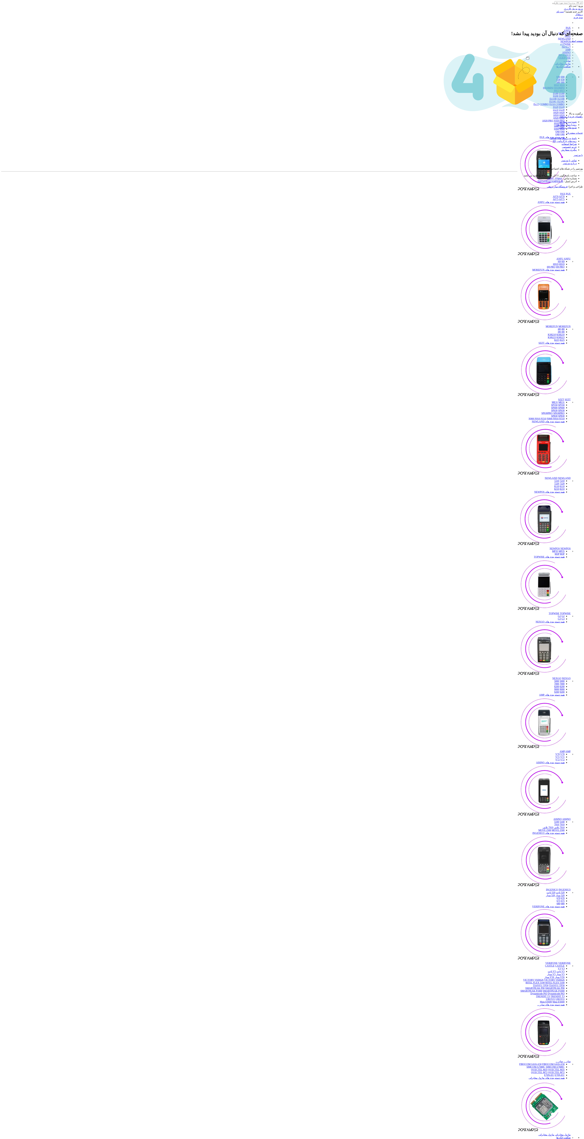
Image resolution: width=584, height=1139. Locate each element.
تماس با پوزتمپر (569, 160)
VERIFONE (551, 963)
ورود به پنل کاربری (573, 8)
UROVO (550, 999)
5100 (562, 821)
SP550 (554, 405)
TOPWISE (554, 613)
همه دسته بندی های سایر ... (551, 1004)
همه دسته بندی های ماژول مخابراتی (547, 1078)
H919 (555, 264)
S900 (556, 129)
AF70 (555, 196)
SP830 (554, 416)
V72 (557, 759)
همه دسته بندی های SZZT (552, 343)
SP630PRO (547, 413)
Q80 (557, 134)
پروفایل (579, 14)
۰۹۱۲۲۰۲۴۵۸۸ (554, 178)
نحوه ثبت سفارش (568, 122)
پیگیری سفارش (569, 150)
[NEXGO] (544, 675)
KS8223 (552, 337)
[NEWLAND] (544, 475)
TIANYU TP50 (540, 985)
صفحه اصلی (576, 41)
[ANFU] (544, 256)
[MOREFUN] (544, 323)
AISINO (557, 819)
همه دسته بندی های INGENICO (548, 833)
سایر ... (567, 1061)
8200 (562, 686)
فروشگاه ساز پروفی (557, 186)
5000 (562, 681)
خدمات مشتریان (574, 133)
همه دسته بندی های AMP (552, 695)
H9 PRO (551, 267)
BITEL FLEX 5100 (535, 982)
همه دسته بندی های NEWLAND (548, 421)
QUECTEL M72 (539, 1072)
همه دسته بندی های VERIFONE (548, 906)
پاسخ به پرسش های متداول (563, 138)
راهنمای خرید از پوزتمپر (571, 116)
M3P (557, 554)
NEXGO (556, 678)
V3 (559, 968)
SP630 (554, 410)
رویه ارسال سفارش (566, 124)
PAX (568, 27)
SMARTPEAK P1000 (531, 991)
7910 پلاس (559, 827)
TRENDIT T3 (543, 996)
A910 (556, 115)
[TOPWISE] (544, 610)
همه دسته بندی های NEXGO (550, 621)
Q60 (557, 131)
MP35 (555, 551)
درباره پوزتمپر (570, 163)
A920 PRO (547, 120)
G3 (559, 619)
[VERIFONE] (544, 960)
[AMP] (544, 748)
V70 (557, 754)
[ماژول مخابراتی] (544, 1131)
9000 (562, 689)
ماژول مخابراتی (563, 1134)
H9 (559, 261)
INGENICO (552, 889)
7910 (562, 824)
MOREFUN (552, 326)
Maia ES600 (546, 1002)
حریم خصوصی (569, 147)
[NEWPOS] (544, 545)
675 (563, 901)
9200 (562, 692)
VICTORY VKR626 (533, 980)
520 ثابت (560, 892)
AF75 (555, 199)
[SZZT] (544, 396)
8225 (562, 340)
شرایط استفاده (569, 144)
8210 (562, 489)
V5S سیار (560, 977)
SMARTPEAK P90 (535, 988)
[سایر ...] (544, 1058)
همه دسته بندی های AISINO (550, 762)
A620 (556, 112)
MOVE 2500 (544, 830)
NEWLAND (564, 38)
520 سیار (560, 895)
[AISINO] (544, 816)
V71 (557, 757)
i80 (559, 329)
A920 (556, 118)
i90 (559, 332)
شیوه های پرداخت (568, 127)
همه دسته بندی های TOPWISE (549, 557)
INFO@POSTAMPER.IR (550, 181)
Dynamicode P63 (538, 993)
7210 (562, 480)
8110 (562, 486)
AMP (562, 751)
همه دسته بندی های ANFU (551, 202)
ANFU (559, 258)
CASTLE (549, 965)
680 (563, 903)
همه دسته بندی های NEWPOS (549, 492)
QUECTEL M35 (539, 1069)
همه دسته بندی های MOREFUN (548, 269)
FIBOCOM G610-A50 (530, 1064)
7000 (562, 683)
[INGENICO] (544, 887)
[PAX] (544, 191)
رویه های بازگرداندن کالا (565, 141)
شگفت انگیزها (563, 1137)
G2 (559, 616)
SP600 (554, 407)
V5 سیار (560, 974)
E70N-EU (549, 1075)
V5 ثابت (560, 971)
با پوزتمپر (578, 155)
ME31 (555, 402)
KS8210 (552, 334)
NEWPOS (565, 41)
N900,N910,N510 (537, 418)
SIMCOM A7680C (536, 1067)
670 (563, 898)
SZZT (561, 399)
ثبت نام (560, 11)
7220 (562, 483)
